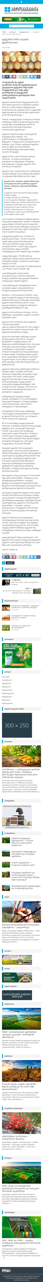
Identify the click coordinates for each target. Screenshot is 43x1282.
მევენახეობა (6, 683)
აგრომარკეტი (9, 1212)
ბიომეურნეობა (9, 833)
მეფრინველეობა (8, 693)
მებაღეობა (6, 677)
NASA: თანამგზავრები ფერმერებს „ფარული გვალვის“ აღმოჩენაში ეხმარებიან (19, 1034)
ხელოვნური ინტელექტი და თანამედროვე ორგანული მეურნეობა (24, 854)
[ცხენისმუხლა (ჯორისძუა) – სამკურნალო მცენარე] (21, 1123)
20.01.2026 (7, 47)
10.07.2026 (15, 619)
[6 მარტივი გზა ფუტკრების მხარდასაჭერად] (6, 628)
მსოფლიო (8, 1158)
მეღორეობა (6, 700)
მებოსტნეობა (7, 680)
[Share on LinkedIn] (10, 77)
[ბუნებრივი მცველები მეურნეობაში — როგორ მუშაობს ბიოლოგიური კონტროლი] (6, 840)
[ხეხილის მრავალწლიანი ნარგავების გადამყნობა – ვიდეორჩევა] (21, 911)
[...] (38, 791)
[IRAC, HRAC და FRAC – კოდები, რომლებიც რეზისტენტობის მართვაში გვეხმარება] (21, 1227)
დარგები (13, 32)
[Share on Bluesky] (35, 77)
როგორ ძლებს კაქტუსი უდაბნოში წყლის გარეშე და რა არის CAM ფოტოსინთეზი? (19, 1086)
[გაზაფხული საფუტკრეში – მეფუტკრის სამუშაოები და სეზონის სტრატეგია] (6, 608)
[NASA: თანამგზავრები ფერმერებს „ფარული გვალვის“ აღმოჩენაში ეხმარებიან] (21, 1019)
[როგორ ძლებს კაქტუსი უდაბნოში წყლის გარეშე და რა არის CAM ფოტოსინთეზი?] (21, 1071)
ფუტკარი (10, 563)
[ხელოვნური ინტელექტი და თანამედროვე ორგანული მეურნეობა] (6, 853)
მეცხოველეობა (7, 703)
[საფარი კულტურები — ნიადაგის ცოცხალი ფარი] (6, 865)
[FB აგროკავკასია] (21, 2)
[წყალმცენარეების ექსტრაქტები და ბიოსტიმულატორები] (6, 888)
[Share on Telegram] (32, 77)
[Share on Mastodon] (28, 77)
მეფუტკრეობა (7, 696)
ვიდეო (6, 897)
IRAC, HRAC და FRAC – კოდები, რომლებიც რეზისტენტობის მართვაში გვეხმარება (21, 1243)
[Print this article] (21, 77)
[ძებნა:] (21, 26)
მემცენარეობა (7, 690)
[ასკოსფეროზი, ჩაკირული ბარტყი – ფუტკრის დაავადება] (6, 618)
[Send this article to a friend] (18, 77)
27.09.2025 (15, 629)
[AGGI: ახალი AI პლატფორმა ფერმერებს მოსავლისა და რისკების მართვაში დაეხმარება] (21, 1173)
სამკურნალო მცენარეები (13, 1108)
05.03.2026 (15, 609)
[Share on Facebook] (4, 77)
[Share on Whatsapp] (24, 77)
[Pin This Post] (14, 77)
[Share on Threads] (38, 77)
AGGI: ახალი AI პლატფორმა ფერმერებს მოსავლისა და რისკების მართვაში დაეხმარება (20, 1188)
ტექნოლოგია (9, 1004)
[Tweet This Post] (7, 77)
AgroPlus (8, 1056)
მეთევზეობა (6, 687)
